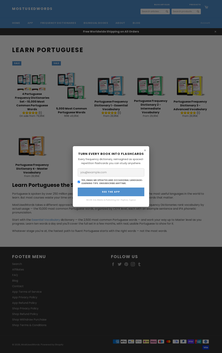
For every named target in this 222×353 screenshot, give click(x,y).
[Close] (145, 150)
